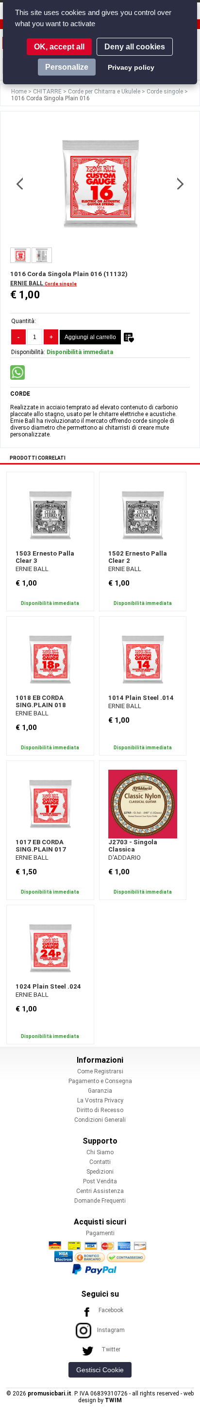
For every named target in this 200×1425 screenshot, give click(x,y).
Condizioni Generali (100, 1119)
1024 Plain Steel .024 (48, 986)
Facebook (111, 1310)
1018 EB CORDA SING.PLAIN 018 (41, 701)
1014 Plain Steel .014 (141, 697)
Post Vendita (100, 1181)
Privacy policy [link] (131, 67)
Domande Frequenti (100, 1200)
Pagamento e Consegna (100, 1081)
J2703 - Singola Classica (132, 845)
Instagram (111, 1330)
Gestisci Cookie (100, 1370)
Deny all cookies (134, 47)
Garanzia (100, 1090)
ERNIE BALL (27, 283)
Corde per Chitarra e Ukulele (105, 91)
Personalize (66, 67)
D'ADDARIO (124, 857)
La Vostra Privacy (100, 1100)
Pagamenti (100, 1233)
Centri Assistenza (100, 1191)
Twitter (110, 1349)
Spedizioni (100, 1171)
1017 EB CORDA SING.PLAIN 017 (41, 845)
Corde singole (165, 91)
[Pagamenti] (100, 1257)
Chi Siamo (100, 1152)
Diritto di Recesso (100, 1110)
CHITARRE (48, 91)
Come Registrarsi (100, 1071)
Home (19, 91)
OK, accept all (59, 47)
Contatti (100, 1162)
